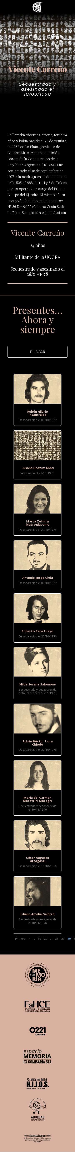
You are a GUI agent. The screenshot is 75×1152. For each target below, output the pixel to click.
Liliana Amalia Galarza (37, 914)
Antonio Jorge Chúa (37, 577)
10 (39, 939)
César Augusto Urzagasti (37, 859)
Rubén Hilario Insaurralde (37, 413)
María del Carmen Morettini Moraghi (37, 799)
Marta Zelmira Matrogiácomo (37, 522)
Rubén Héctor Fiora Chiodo (37, 742)
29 (63, 939)
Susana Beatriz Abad (37, 468)
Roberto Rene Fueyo (37, 631)
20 (45, 939)
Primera (20, 939)
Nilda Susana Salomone (37, 684)
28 (56, 939)
